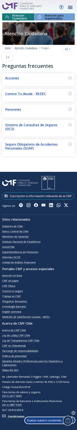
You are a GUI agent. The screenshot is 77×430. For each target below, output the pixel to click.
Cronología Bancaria (14, 306)
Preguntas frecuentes (14, 301)
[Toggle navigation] (70, 7)
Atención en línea (12, 275)
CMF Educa (8, 286)
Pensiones (13, 109)
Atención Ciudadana (26, 48)
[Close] (73, 413)
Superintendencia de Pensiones (20, 252)
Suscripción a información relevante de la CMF (40, 196)
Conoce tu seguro (12, 291)
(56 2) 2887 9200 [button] (12, 404)
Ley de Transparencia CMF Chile (20, 340)
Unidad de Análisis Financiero (19, 262)
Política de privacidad (14, 356)
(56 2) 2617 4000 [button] (12, 396)
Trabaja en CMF (11, 296)
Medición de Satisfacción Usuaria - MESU (26, 317)
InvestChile (8, 247)
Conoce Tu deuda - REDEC (25, 94)
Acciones (12, 78)
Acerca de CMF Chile (14, 330)
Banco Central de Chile (15, 231)
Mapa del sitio (10, 370)
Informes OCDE (11, 257)
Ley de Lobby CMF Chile (16, 335)
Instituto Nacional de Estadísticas (21, 241)
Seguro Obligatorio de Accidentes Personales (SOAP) (31, 146)
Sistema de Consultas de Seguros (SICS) (31, 127)
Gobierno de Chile (12, 226)
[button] (7, 57)
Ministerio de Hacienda (15, 236)
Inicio (8, 48)
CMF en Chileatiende (14, 345)
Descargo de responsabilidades (20, 351)
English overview (11, 311)
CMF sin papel (10, 280)
